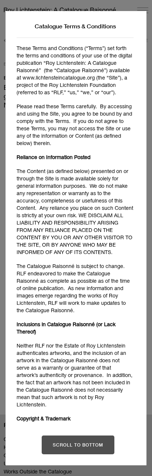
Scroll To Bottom (78, 445)
